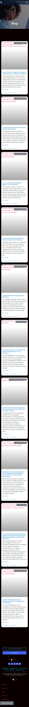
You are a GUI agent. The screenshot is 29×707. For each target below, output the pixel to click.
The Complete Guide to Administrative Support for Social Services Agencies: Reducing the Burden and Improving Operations (14, 536)
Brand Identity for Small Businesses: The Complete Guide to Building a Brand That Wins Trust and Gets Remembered (13, 474)
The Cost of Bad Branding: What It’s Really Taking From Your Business (13, 239)
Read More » (5, 89)
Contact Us (5, 699)
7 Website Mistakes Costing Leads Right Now (13, 296)
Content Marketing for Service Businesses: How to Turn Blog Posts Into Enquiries (13, 601)
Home (3, 684)
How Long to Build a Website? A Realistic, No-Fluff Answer (12, 183)
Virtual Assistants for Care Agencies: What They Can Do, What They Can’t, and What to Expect (13, 409)
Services (4, 688)
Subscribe (14, 653)
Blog (3, 692)
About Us (4, 695)
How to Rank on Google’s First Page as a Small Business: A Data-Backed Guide (14, 73)
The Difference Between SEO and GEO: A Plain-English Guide (14, 128)
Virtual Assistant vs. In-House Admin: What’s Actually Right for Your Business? (14, 351)
